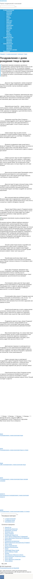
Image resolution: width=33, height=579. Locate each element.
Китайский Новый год (11, 535)
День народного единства (13, 559)
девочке (9, 22)
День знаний (8, 558)
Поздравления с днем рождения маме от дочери (15, 511)
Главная (2, 54)
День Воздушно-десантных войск (15, 556)
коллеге (8, 24)
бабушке (9, 27)
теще (25, 54)
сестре (8, 30)
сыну (7, 19)
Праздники (6, 51)
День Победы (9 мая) (11, 552)
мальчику (9, 21)
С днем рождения (8, 10)
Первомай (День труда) (12, 550)
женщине (9, 11)
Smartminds (3, 1)
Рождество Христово (11, 529)
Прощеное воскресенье (12, 541)
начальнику (9, 25)
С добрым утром (8, 37)
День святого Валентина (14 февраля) (16, 536)
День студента (9, 533)
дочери (8, 17)
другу (8, 16)
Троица (7, 553)
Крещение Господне (11, 530)
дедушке (9, 28)
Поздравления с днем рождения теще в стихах (14, 450)
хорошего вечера (11, 49)
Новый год (8, 527)
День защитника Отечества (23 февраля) (17, 538)
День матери (9, 561)
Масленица (8, 539)
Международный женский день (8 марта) (17, 542)
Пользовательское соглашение (9, 568)
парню (8, 33)
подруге (8, 14)
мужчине (9, 13)
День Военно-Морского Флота (14, 555)
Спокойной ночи (8, 43)
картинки (9, 36)
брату (8, 31)
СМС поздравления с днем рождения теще (13, 464)
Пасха (6, 548)
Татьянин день (9, 532)
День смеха (8, 544)
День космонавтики (11, 545)
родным (8, 34)
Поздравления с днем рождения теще (11, 435)
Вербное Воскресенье (11, 547)
